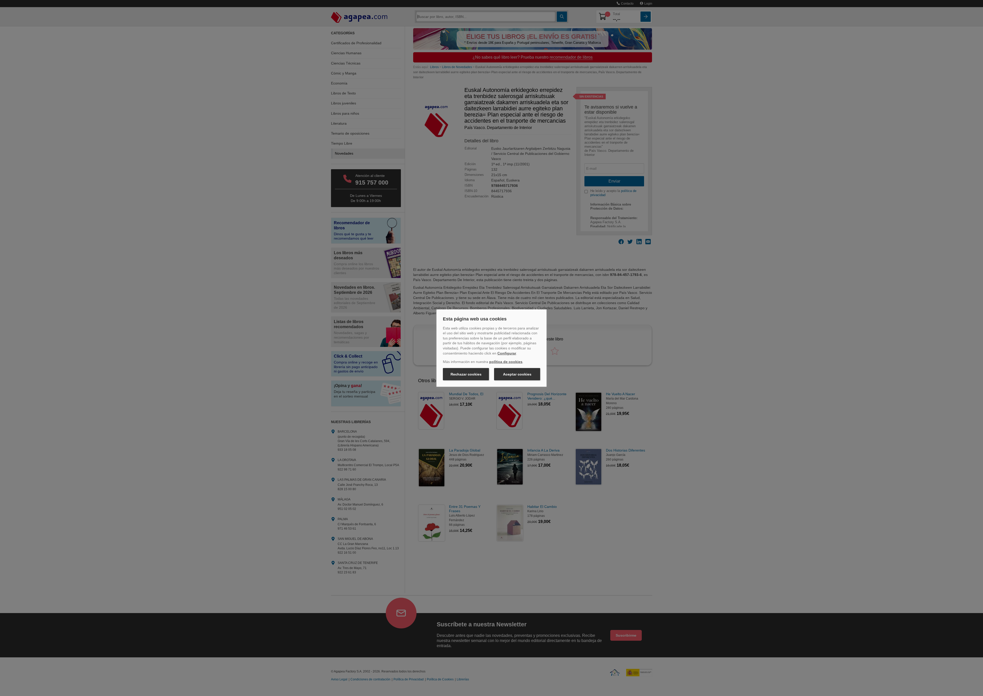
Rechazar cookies (466, 374)
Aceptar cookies (517, 374)
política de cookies (505, 362)
